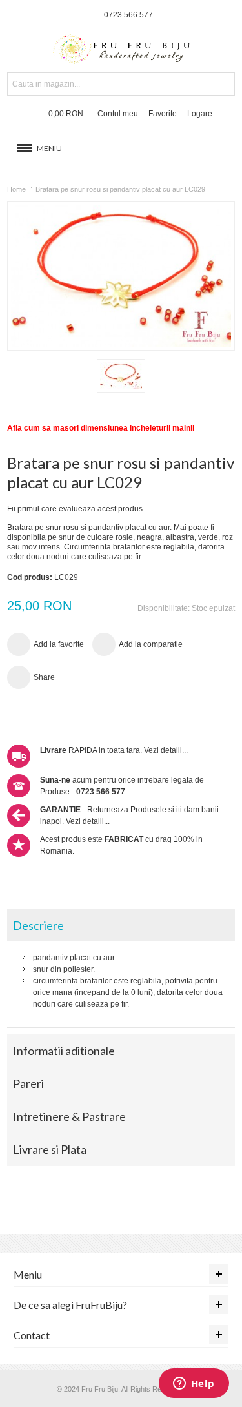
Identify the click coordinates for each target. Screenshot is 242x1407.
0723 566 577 (128, 14)
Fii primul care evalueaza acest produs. (76, 508)
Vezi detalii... (166, 750)
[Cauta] (223, 84)
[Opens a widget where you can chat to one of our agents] (193, 1384)
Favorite (162, 113)
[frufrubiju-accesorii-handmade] (121, 50)
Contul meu (117, 113)
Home (16, 189)
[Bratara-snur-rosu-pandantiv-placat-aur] (121, 376)
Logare (199, 113)
